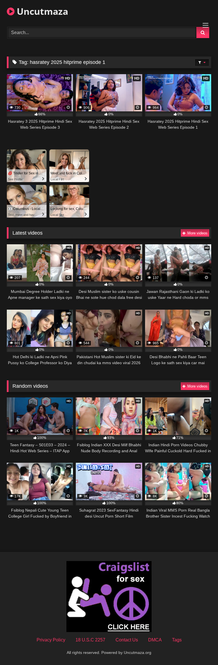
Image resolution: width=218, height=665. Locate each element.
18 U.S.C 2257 (90, 639)
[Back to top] (200, 648)
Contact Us (127, 639)
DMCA (155, 639)
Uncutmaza (41, 11)
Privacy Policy (51, 639)
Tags (177, 639)
